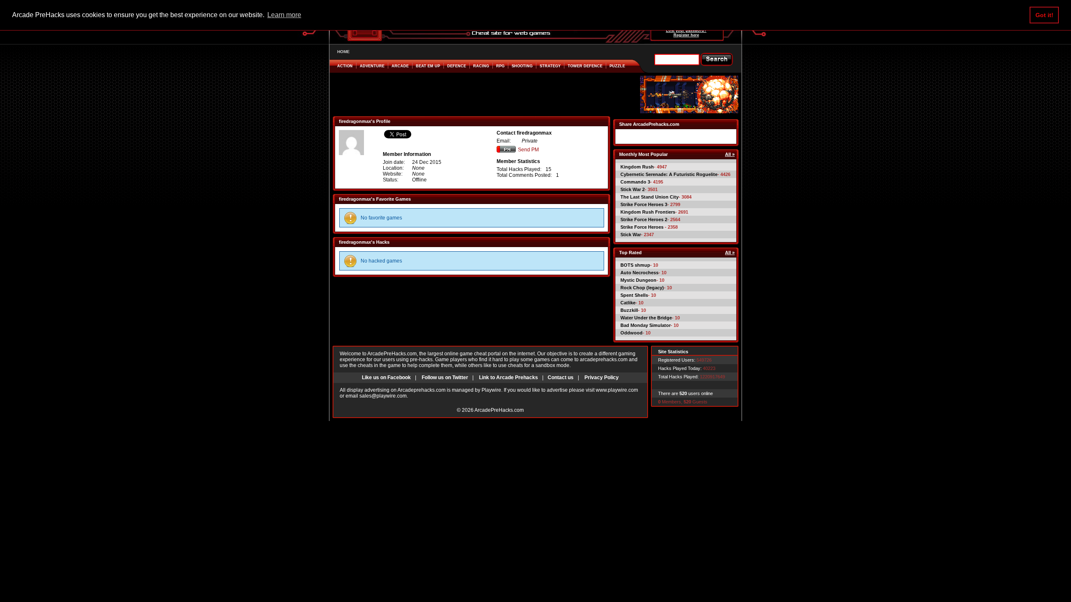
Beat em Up (428, 66)
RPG (500, 66)
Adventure (372, 66)
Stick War (630, 234)
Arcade (400, 66)
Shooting (522, 66)
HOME (343, 51)
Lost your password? (686, 30)
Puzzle (617, 66)
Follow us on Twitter (445, 377)
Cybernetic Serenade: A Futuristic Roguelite (668, 174)
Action (345, 66)
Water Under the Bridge (646, 317)
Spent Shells (634, 295)
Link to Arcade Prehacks (508, 377)
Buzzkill (629, 310)
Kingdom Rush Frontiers (647, 211)
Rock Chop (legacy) (642, 287)
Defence (456, 66)
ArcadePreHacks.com (499, 410)
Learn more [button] (284, 14)
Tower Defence (585, 66)
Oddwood (631, 332)
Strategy (550, 66)
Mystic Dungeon (638, 280)
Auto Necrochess (639, 272)
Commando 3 (635, 181)
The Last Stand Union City (649, 196)
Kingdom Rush (637, 166)
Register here (686, 35)
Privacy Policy (601, 377)
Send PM (528, 150)
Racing (481, 66)
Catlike (627, 302)
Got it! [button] (1044, 15)
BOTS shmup (635, 265)
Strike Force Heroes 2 (643, 219)
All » (730, 154)
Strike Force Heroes (642, 227)
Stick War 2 (632, 189)
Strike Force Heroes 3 (643, 204)
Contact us (561, 377)
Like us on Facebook (386, 377)
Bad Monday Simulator (645, 325)
